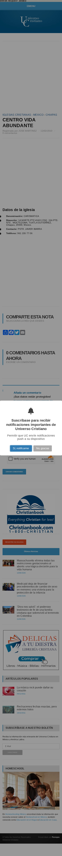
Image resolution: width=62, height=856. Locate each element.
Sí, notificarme (21, 448)
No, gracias (42, 448)
